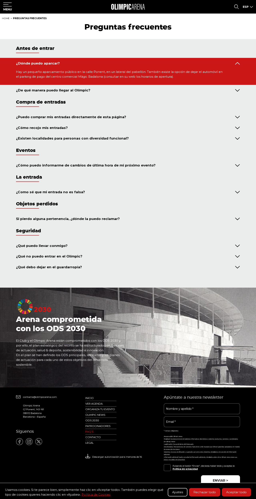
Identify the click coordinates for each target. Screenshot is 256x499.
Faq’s (89, 431)
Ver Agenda (94, 403)
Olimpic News (95, 414)
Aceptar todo (236, 492)
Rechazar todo (204, 492)
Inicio (89, 398)
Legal (89, 442)
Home (6, 18)
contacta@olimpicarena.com (40, 396)
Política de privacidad (185, 469)
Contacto (93, 437)
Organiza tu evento (100, 409)
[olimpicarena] (127, 7)
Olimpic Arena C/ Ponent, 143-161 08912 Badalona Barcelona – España (34, 411)
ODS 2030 (92, 420)
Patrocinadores (98, 426)
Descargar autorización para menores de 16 (117, 456)
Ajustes (177, 492)
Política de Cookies (96, 494)
